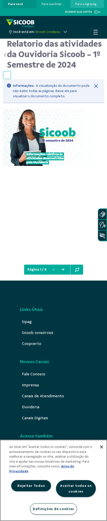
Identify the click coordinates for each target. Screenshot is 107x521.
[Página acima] (53, 270)
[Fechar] (96, 86)
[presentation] (20, 4)
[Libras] (102, 214)
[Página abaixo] (63, 270)
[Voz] (102, 225)
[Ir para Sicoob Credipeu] (20, 23)
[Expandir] (77, 270)
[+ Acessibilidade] (102, 235)
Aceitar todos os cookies (76, 488)
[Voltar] (5, 55)
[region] (53, 480)
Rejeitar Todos (31, 486)
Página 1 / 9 (37, 269)
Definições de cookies (53, 509)
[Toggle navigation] (95, 32)
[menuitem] (15, 4)
